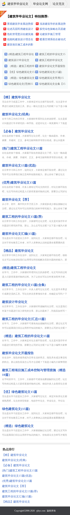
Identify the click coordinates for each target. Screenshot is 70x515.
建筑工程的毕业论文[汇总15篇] (51, 61)
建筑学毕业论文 (17, 3)
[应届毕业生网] (4, 4)
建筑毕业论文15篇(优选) (19, 165)
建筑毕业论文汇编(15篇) (19, 233)
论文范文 (59, 3)
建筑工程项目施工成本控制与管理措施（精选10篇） (34, 372)
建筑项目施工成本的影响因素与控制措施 (20, 45)
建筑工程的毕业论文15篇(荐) (22, 216)
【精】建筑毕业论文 (16, 97)
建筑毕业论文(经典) (16, 114)
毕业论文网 (40, 3)
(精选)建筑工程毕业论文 (21, 55)
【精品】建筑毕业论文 (18, 250)
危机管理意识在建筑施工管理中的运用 (20, 35)
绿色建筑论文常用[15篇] (51, 79)
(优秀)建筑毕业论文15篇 (19, 182)
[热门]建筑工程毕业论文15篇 (22, 148)
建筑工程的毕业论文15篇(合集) (52, 55)
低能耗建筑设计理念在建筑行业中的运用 (20, 40)
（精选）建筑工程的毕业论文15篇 (21, 67)
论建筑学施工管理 (50, 34)
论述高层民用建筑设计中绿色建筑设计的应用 (20, 30)
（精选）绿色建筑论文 (21, 78)
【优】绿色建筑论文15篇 (21, 73)
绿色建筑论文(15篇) (50, 72)
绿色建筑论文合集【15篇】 (52, 84)
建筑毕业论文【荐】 (16, 199)
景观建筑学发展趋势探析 (20, 24)
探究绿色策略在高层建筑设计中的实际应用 (53, 30)
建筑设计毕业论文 (18, 60)
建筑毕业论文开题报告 (52, 66)
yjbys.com (40, 510)
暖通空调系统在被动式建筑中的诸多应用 (53, 40)
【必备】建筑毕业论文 (18, 131)
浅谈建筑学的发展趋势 (53, 23)
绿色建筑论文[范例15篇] (20, 84)
